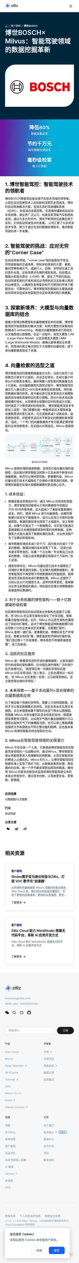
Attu (8, 1086)
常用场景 (10, 1139)
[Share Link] (25, 829)
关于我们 (49, 1125)
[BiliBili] (22, 1013)
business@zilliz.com (17, 998)
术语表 (9, 1180)
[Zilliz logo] (11, 6)
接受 (57, 1250)
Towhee (10, 1079)
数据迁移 (49, 1072)
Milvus (9, 1058)
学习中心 (10, 1132)
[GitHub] (29, 1013)
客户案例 (16, 25)
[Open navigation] (70, 6)
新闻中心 (49, 1139)
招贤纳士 (49, 1132)
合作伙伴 (49, 1146)
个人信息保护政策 (30, 1216)
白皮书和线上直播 (15, 1159)
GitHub (9, 1173)
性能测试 (49, 1065)
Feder (8, 1100)
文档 (46, 1051)
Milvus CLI (11, 1093)
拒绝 (39, 1250)
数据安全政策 (53, 1216)
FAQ (7, 1187)
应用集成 (49, 1079)
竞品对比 (10, 1153)
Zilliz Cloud (12, 1051)
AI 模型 (9, 1166)
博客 (7, 1125)
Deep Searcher (14, 1065)
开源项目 (49, 1058)
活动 (46, 1153)
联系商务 (49, 1159)
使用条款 (10, 1216)
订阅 (65, 1030)
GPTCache (11, 1072)
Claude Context (15, 1107)
